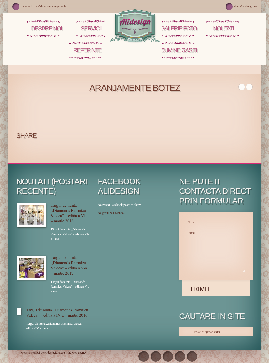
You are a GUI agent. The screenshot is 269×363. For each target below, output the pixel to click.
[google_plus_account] (192, 356)
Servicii (91, 28)
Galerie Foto (179, 28)
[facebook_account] (143, 356)
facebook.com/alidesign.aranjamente (44, 6)
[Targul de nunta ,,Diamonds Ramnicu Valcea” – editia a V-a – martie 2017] (31, 268)
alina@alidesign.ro (245, 6)
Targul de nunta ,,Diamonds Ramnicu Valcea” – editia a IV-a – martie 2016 (57, 312)
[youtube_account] (168, 356)
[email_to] (156, 356)
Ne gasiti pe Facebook (111, 213)
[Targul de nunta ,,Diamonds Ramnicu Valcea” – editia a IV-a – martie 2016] (19, 311)
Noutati (223, 28)
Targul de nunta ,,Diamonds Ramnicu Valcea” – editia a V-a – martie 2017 (69, 265)
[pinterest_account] (180, 356)
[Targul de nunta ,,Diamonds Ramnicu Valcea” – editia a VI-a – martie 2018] (31, 215)
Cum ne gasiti (179, 50)
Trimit (200, 288)
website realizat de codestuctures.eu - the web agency (54, 352)
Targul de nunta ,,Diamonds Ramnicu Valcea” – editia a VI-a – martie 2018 (70, 212)
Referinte (87, 50)
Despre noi (46, 28)
